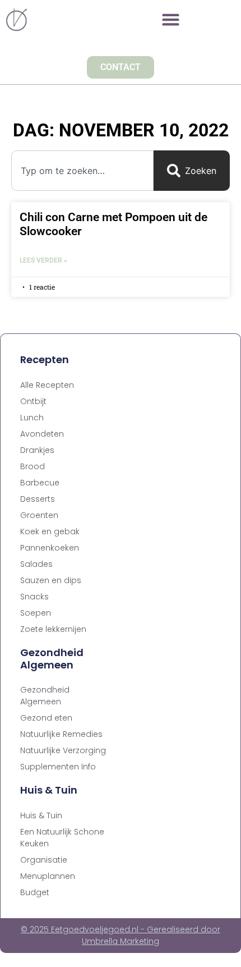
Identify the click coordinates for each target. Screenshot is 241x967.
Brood (32, 466)
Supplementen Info (58, 766)
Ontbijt (33, 401)
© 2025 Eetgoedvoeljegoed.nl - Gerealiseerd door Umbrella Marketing (120, 935)
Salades (36, 564)
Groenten (39, 515)
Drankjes (37, 450)
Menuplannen (47, 876)
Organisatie (43, 859)
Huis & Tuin (41, 815)
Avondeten (42, 433)
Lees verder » (43, 260)
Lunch (32, 417)
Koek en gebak (50, 531)
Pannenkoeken (49, 547)
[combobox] (82, 170)
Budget (34, 892)
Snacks (34, 596)
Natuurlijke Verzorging (63, 750)
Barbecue (39, 482)
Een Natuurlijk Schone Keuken (62, 837)
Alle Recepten (47, 385)
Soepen (35, 612)
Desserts (37, 499)
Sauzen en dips (50, 580)
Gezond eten (46, 717)
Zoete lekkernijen (53, 629)
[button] (171, 20)
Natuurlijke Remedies (61, 734)
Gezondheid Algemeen (44, 695)
